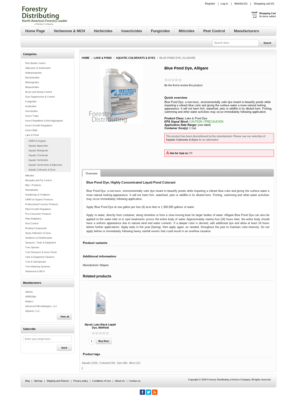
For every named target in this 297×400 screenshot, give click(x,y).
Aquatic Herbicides (38, 160)
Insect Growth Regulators (38, 125)
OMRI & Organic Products (39, 199)
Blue (132, 363)
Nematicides (31, 190)
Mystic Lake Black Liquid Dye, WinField (100, 326)
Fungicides (31, 101)
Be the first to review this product (183, 85)
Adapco (29, 301)
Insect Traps (32, 116)
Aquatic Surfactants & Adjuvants (45, 165)
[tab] (91, 173)
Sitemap (38, 381)
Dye (119, 363)
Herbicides (31, 106)
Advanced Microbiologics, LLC (41, 306)
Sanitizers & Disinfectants (38, 237)
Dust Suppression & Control (40, 96)
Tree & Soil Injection (35, 261)
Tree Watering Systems (37, 266)
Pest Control (31, 223)
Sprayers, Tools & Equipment (40, 242)
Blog (27, 381)
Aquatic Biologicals (38, 150)
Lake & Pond (32, 135)
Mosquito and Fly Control (38, 180)
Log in (224, 3)
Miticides (29, 175)
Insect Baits (31, 130)
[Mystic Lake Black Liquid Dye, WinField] (100, 303)
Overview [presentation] (91, 173)
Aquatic (86, 363)
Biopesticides (32, 87)
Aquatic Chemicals (38, 155)
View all (64, 316)
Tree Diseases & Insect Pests (41, 252)
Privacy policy (80, 381)
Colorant (105, 363)
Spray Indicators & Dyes (38, 233)
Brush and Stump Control (38, 92)
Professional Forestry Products (41, 204)
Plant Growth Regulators (38, 209)
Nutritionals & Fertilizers (37, 194)
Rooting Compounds (36, 228)
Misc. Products (33, 185)
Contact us (134, 381)
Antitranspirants (33, 72)
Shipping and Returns (58, 381)
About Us (120, 381)
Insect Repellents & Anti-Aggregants (44, 120)
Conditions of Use (101, 381)
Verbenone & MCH (35, 271)
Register (210, 3)
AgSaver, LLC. (32, 311)
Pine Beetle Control (35, 63)
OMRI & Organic (37, 141)
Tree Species (32, 247)
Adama (29, 291)
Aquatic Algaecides (38, 145)
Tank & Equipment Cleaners (40, 257)
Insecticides (31, 111)
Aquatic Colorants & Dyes (42, 169)
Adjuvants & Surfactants (38, 68)
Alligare (104, 265)
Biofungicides (32, 82)
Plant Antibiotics (33, 218)
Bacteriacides (32, 77)
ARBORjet (30, 296)
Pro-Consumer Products (38, 214)
